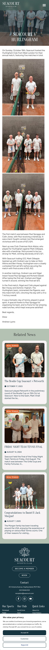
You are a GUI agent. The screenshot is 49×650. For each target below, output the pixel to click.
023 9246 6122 (24, 590)
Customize (24, 639)
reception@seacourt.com (24, 593)
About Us (35, 610)
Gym (19, 613)
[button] (44, 5)
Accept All (24, 633)
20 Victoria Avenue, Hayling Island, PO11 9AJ (24, 587)
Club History (36, 613)
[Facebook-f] (18, 598)
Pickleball (5, 610)
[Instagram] (24, 598)
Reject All (24, 645)
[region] (24, 632)
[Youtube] (30, 598)
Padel (4, 613)
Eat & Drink (21, 610)
